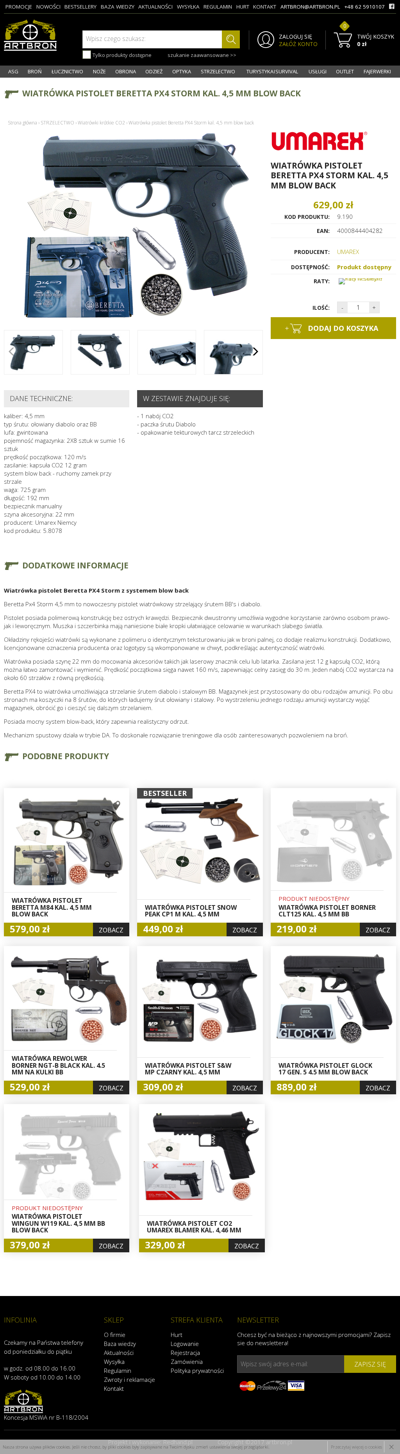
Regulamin (117, 1370)
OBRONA (125, 71)
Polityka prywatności (197, 1370)
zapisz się (370, 1364)
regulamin (218, 6)
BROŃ (35, 71)
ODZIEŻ (153, 71)
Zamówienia (187, 1361)
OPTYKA (181, 71)
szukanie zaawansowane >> (202, 55)
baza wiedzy (117, 6)
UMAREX (348, 252)
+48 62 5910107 (364, 6)
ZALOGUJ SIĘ (295, 36)
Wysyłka (114, 1361)
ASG (13, 71)
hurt (242, 6)
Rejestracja (185, 1352)
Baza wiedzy (120, 1343)
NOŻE (99, 71)
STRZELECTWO (218, 71)
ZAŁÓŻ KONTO (298, 44)
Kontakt (114, 1388)
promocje (18, 6)
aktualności (155, 6)
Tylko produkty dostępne (121, 55)
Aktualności (119, 1352)
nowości (48, 6)
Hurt (176, 1335)
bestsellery (80, 6)
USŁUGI (318, 71)
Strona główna (22, 122)
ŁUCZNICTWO (67, 71)
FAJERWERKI (377, 71)
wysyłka (188, 6)
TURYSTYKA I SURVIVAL (272, 71)
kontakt (264, 6)
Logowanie (185, 1343)
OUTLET (345, 71)
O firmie (114, 1335)
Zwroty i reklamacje (129, 1379)
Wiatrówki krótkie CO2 (101, 122)
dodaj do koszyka (331, 328)
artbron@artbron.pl (310, 6)
